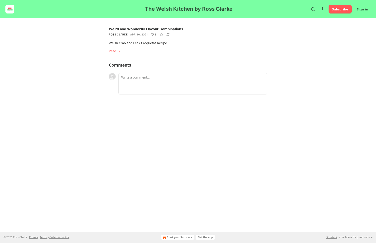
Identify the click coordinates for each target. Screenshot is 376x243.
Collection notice (59, 237)
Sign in (362, 9)
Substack (331, 237)
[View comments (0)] (161, 34)
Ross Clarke (118, 34)
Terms (43, 237)
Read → (114, 51)
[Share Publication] (322, 9)
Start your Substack (179, 237)
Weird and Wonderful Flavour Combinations (146, 29)
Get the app (205, 237)
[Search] (313, 9)
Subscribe (340, 9)
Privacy (33, 237)
